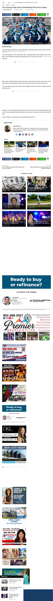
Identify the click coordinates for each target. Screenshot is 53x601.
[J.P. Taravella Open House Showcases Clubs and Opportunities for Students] (39, 184)
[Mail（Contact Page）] (17, 134)
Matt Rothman (7, 9)
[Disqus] (26, 247)
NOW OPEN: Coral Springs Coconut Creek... (15, 580)
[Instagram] (26, 134)
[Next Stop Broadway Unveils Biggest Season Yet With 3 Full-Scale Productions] (14, 219)
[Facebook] (23, 134)
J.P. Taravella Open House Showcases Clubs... (15, 588)
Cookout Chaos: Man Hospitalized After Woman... (14, 596)
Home (3, 2)
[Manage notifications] (3, 597)
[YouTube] (29, 134)
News (9, 2)
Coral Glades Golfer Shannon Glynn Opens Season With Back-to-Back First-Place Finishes (9, 151)
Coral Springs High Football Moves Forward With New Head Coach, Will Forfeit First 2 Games (43, 151)
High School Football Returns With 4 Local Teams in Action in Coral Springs (31, 151)
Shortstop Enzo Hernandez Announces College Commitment (21, 150)
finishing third (46, 56)
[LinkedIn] (32, 134)
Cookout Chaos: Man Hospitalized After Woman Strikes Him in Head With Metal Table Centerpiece (13, 205)
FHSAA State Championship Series (16, 51)
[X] (20, 134)
